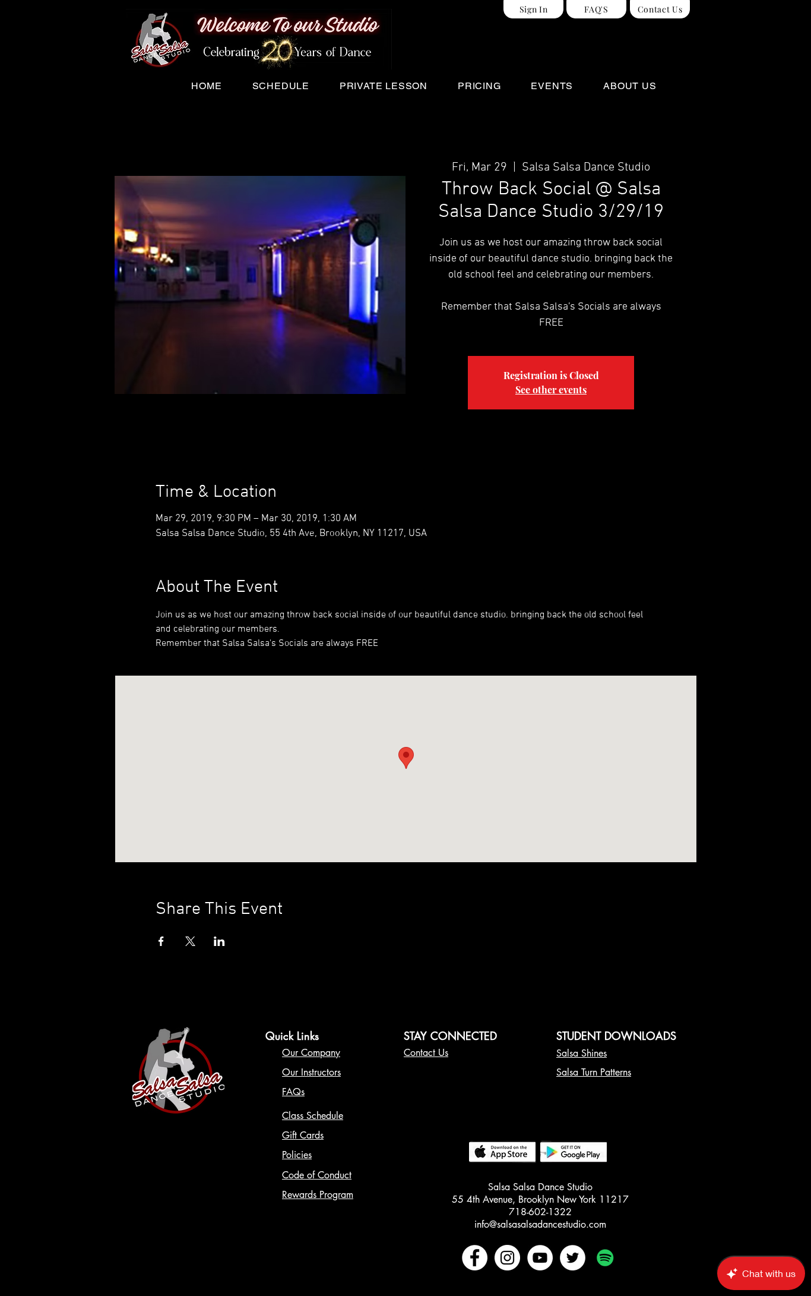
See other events (551, 389)
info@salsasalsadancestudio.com (540, 1224)
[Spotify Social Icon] (605, 1257)
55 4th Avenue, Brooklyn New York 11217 (540, 1199)
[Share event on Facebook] (161, 941)
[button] (280, 85)
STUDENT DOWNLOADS (616, 1036)
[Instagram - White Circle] (507, 1257)
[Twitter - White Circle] (572, 1257)
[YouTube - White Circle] (540, 1257)
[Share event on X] (190, 941)
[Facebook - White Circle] (474, 1257)
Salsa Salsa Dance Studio (540, 1187)
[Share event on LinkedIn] (219, 941)
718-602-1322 (540, 1212)
